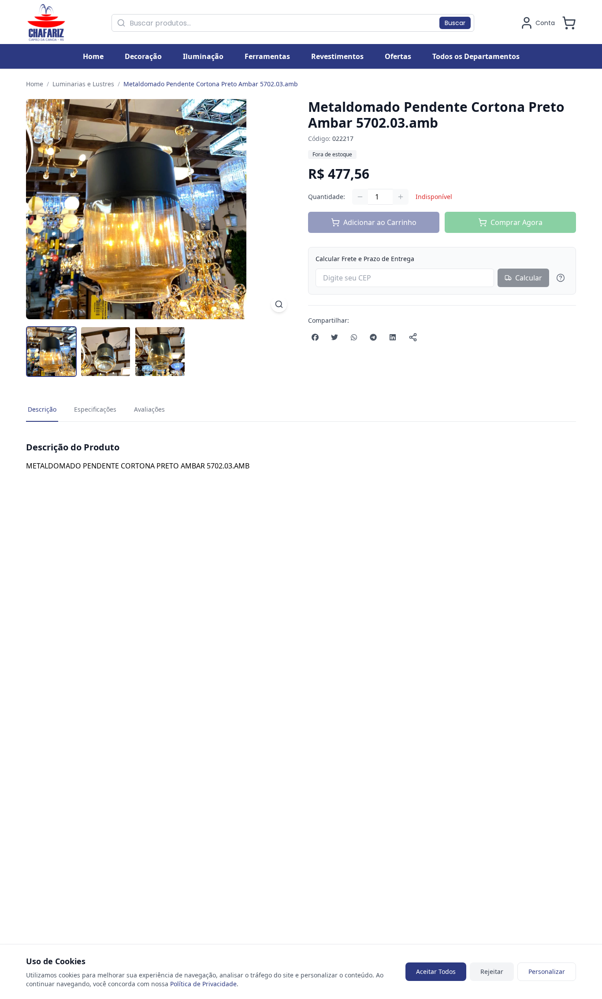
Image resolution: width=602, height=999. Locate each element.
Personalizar (546, 971)
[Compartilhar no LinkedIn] (393, 337)
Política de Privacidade (203, 984)
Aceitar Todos (436, 971)
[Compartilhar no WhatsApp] (354, 337)
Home (34, 84)
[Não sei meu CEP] (561, 278)
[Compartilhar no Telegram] (373, 337)
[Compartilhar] (413, 337)
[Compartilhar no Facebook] (315, 337)
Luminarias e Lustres (83, 84)
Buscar (455, 22)
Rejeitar (491, 971)
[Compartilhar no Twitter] (334, 337)
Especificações (95, 409)
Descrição (42, 409)
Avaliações (149, 409)
